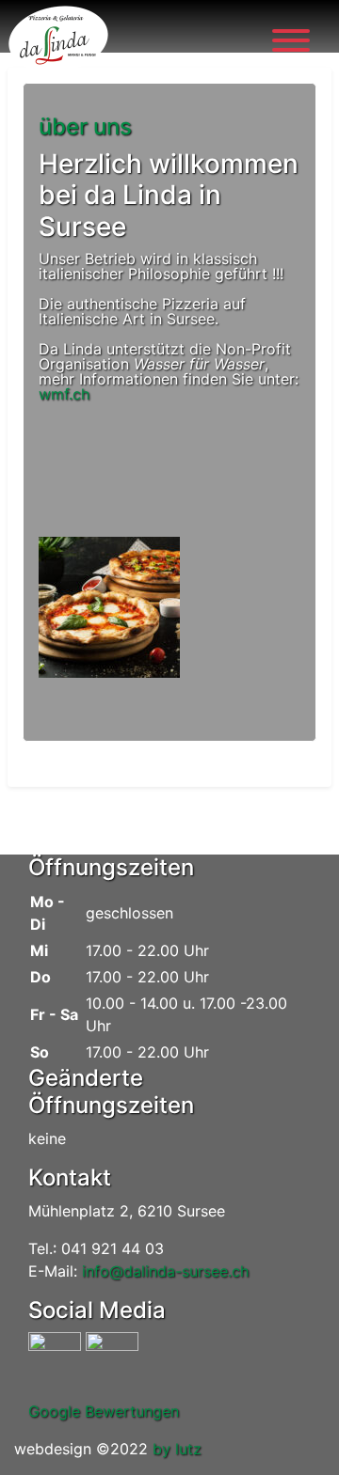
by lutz (177, 1448)
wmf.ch (64, 393)
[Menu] (291, 43)
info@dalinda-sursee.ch (165, 1271)
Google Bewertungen (103, 1411)
